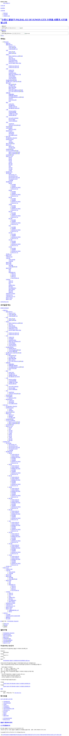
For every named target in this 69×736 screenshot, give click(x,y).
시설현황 (11, 180)
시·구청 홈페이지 (5, 725)
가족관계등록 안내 (13, 49)
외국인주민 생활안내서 (14, 90)
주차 (7, 122)
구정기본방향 (12, 259)
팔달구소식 (8, 145)
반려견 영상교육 (12, 99)
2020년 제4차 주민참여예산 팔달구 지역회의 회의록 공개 (16, 683)
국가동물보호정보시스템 (14, 97)
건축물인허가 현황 (13, 113)
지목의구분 (11, 70)
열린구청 (8, 136)
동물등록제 (11, 94)
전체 (11, 699)
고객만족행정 (9, 128)
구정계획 (11, 261)
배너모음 (8, 618)
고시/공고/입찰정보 (10, 150)
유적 (10, 269)
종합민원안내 (9, 44)
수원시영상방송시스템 (8, 708)
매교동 (10, 159)
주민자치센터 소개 (13, 176)
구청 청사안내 (9, 295)
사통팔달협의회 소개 (14, 610)
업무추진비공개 (9, 139)
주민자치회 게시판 (13, 179)
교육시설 (13, 275)
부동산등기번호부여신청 (14, 341)
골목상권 (11, 292)
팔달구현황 (8, 263)
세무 (7, 50)
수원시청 (3, 5)
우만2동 (10, 169)
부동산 (7, 54)
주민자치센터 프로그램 (14, 177)
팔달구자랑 (8, 268)
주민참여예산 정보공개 (11, 138)
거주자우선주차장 (13, 125)
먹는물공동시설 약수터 (14, 376)
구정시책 (8, 258)
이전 (2, 699)
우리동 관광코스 (15, 455)
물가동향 (11, 290)
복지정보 (11, 84)
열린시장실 (8, 143)
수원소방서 (6, 705)
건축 (7, 109)
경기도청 (5, 711)
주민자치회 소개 (12, 174)
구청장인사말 (6, 16)
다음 (4, 699)
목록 (2, 688)
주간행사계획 (12, 147)
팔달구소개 (8, 255)
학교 (10, 283)
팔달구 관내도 (9, 297)
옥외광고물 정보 (12, 115)
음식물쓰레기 (12, 105)
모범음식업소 (12, 285)
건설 (7, 116)
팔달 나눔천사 (12, 88)
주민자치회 (8, 173)
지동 (10, 166)
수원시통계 (11, 266)
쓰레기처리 (11, 104)
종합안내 (8, 43)
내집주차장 (11, 123)
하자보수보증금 (12, 111)
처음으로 (5, 13)
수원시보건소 (6, 710)
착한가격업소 (12, 289)
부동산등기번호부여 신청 (15, 74)
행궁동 (10, 157)
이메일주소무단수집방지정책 (13, 615)
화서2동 (10, 164)
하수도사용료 (12, 119)
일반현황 (13, 184)
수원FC (5, 704)
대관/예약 (8, 154)
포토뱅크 (3, 8)
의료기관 (11, 280)
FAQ (10, 101)
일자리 (7, 126)
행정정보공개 (9, 130)
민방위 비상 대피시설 (14, 66)
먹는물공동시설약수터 (14, 108)
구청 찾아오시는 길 (10, 296)
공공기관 (11, 282)
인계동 (10, 170)
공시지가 (11, 57)
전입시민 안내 (12, 46)
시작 (9, 699)
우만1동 (10, 167)
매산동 (10, 160)
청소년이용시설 (15, 278)
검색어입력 (4, 28)
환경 (7, 102)
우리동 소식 (9, 254)
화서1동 (10, 163)
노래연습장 (11, 132)
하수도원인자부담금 (13, 118)
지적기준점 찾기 (12, 78)
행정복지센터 (9, 171)
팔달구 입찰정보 (12, 153)
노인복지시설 (12, 85)
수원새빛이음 (6, 701)
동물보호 (8, 92)
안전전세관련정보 (13, 60)
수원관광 (3, 10)
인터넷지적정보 (12, 77)
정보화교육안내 (12, 348)
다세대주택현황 (12, 112)
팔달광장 (11, 416)
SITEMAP (6, 308)
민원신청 (11, 47)
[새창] (31, 734)
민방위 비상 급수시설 (14, 67)
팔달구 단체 (9, 299)
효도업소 (11, 286)
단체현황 (13, 186)
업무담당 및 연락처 (15, 187)
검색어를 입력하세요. (7, 33)
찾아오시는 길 (14, 188)
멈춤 (6, 699)
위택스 (10, 51)
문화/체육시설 (12, 272)
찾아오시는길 (6, 719)
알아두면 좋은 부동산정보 (15, 63)
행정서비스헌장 (12, 129)
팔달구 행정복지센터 (6, 722)
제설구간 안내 (9, 156)
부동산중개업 (12, 58)
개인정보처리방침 (7, 718)
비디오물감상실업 (13, 135)
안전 (7, 64)
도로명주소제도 (12, 73)
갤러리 (10, 611)
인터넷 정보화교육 (13, 350)
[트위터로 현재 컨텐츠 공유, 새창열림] (5, 625)
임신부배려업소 (12, 288)
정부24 (4, 712)
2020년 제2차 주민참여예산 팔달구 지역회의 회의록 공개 (16, 686)
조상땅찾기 (11, 71)
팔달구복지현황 (12, 87)
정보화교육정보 (9, 80)
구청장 (10, 140)
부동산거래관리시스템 (14, 56)
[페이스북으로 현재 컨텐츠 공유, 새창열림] (6, 623)
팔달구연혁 (8, 262)
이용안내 (5, 613)
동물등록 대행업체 (13, 95)
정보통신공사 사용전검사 (12, 81)
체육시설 (13, 276)
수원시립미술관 (7, 703)
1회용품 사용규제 (13, 106)
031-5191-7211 (18, 692)
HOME (2, 308)
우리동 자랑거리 (15, 454)
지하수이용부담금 (13, 121)
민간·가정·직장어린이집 (14, 91)
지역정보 (8, 279)
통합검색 (8, 617)
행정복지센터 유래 (15, 457)
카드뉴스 (11, 98)
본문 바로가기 (6, 3)
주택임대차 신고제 (13, 61)
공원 (10, 271)
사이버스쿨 (11, 351)
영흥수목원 (6, 715)
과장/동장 (11, 142)
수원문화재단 (6, 707)
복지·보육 (8, 83)
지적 (7, 68)
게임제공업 (11, 133)
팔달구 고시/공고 (13, 152)
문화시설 (13, 273)
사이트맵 (5, 14)
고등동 (10, 162)
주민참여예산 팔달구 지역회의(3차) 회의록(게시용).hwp (16, 660)
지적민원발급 (12, 75)
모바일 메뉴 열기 (5, 301)
